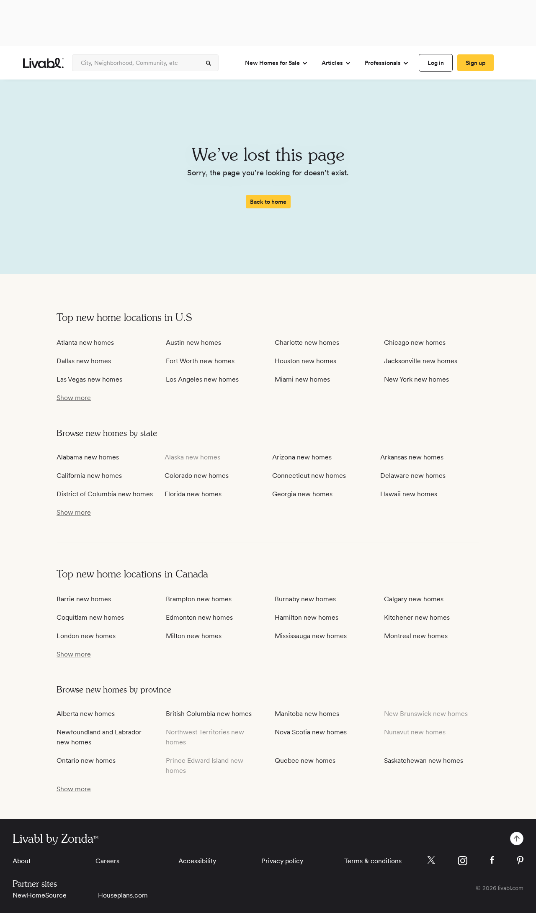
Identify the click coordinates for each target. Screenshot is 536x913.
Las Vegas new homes (89, 379)
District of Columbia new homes (105, 494)
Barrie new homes (84, 599)
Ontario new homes (86, 760)
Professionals (383, 62)
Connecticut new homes (309, 476)
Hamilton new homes (306, 617)
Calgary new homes (413, 599)
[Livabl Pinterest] (520, 860)
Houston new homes (305, 361)
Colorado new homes (197, 476)
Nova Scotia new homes (311, 732)
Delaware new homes (413, 476)
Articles (332, 62)
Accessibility (197, 861)
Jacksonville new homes (420, 361)
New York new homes (416, 379)
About (22, 861)
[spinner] (209, 63)
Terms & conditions (373, 861)
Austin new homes (193, 342)
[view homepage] (43, 63)
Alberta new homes (86, 714)
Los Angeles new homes (202, 379)
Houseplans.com (123, 895)
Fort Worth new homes (200, 361)
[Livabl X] (431, 860)
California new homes (89, 476)
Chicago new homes (415, 342)
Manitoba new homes (307, 714)
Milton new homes (194, 636)
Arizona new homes (302, 457)
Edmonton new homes (199, 617)
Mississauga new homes (311, 636)
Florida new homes (193, 494)
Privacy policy (282, 861)
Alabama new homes (88, 457)
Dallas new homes (84, 361)
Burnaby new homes (305, 599)
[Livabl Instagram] (462, 860)
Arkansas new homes (411, 457)
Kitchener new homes (417, 617)
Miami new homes (302, 379)
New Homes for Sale (272, 62)
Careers (107, 861)
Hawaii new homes (408, 494)
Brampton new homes (199, 599)
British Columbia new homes (209, 714)
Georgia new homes (302, 494)
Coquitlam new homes (90, 617)
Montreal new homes (416, 636)
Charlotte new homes (307, 342)
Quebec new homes (305, 760)
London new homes (86, 636)
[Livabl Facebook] (492, 860)
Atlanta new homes (85, 342)
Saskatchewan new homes (423, 760)
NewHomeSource (40, 895)
